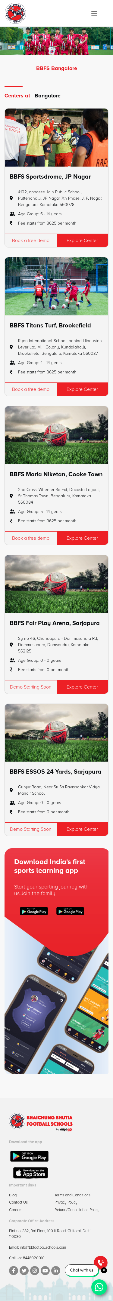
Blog (13, 1195)
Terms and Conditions (72, 1195)
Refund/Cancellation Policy (77, 1209)
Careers (15, 1209)
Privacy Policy (66, 1202)
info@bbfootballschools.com (43, 1247)
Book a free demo (30, 241)
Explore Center (82, 241)
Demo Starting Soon (31, 687)
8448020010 (34, 1258)
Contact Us (18, 1202)
